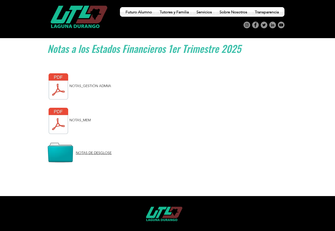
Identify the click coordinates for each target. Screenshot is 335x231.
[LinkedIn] (272, 25)
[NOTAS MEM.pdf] (58, 121)
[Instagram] (247, 25)
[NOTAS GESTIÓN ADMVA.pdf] (58, 87)
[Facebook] (255, 25)
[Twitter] (264, 25)
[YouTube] (281, 25)
